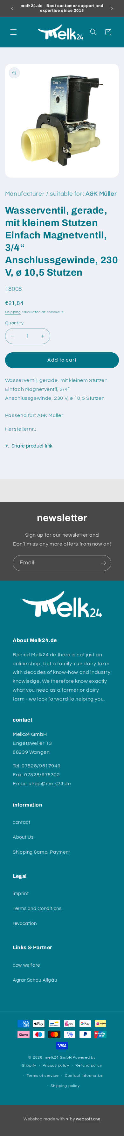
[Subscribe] (103, 563)
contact (21, 822)
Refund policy (88, 1065)
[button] (13, 32)
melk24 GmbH (58, 1057)
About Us (23, 837)
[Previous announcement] (12, 8)
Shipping (13, 312)
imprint (21, 893)
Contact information (84, 1075)
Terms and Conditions (37, 908)
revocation (25, 923)
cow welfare (26, 965)
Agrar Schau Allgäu (35, 980)
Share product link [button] (32, 446)
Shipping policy (65, 1086)
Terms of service (43, 1075)
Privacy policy (56, 1065)
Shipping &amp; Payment (41, 852)
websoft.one (88, 1119)
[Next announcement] (112, 8)
